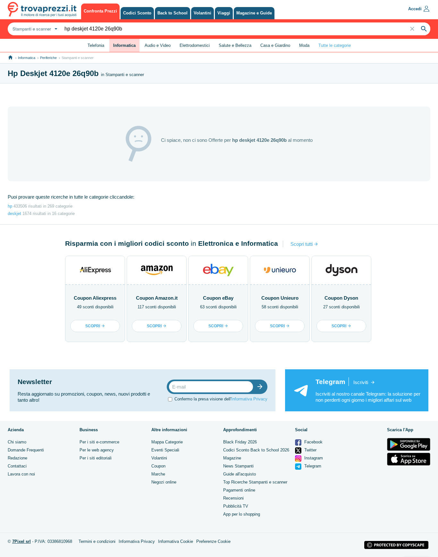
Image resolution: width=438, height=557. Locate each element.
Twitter (309, 450)
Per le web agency (97, 450)
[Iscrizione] (261, 387)
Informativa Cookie (175, 541)
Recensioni (233, 498)
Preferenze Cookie (213, 541)
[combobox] (34, 28)
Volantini (159, 458)
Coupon (158, 466)
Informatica (26, 58)
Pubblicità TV (235, 506)
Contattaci (17, 466)
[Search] (423, 28)
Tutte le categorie (334, 45)
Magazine (232, 458)
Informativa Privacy (249, 399)
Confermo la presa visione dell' (220, 399)
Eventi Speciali (165, 450)
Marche (158, 474)
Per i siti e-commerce (99, 442)
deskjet (14, 213)
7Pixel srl (21, 541)
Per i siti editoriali (96, 458)
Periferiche (48, 58)
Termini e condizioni (97, 541)
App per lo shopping (241, 514)
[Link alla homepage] (10, 57)
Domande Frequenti (26, 450)
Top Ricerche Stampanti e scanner (255, 482)
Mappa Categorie (167, 442)
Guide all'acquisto (239, 474)
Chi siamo (17, 442)
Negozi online (163, 482)
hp (10, 206)
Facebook (313, 442)
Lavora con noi (21, 474)
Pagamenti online (239, 490)
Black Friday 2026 (240, 442)
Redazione (17, 458)
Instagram (313, 458)
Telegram (312, 466)
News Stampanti (238, 466)
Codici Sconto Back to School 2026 (256, 450)
